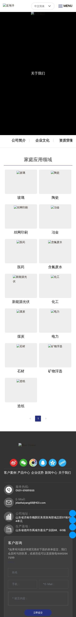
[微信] (23, 463)
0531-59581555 (25, 490)
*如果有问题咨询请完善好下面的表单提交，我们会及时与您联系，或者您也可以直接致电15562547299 (38, 553)
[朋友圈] (33, 463)
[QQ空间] (53, 463)
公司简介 (19, 140)
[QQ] (43, 463)
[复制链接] (62, 463)
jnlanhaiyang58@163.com (31, 503)
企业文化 (42, 140)
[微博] (14, 463)
